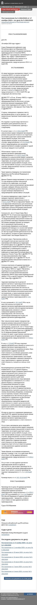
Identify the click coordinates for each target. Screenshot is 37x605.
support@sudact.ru (13, 597)
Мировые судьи (26, 9)
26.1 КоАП (19, 302)
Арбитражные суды (21, 7)
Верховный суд (7, 7)
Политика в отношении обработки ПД (16, 598)
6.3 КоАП (27, 142)
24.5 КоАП (28, 472)
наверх (30, 594)
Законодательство (8, 12)
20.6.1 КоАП (21, 131)
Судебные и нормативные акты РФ (13, 3)
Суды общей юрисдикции (10, 9)
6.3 (13, 90)
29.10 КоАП (23, 477)
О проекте (3, 598)
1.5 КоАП (11, 343)
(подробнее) (12, 525)
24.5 (18, 477)
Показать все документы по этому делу (18, 578)
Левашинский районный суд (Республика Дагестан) (15, 22)
